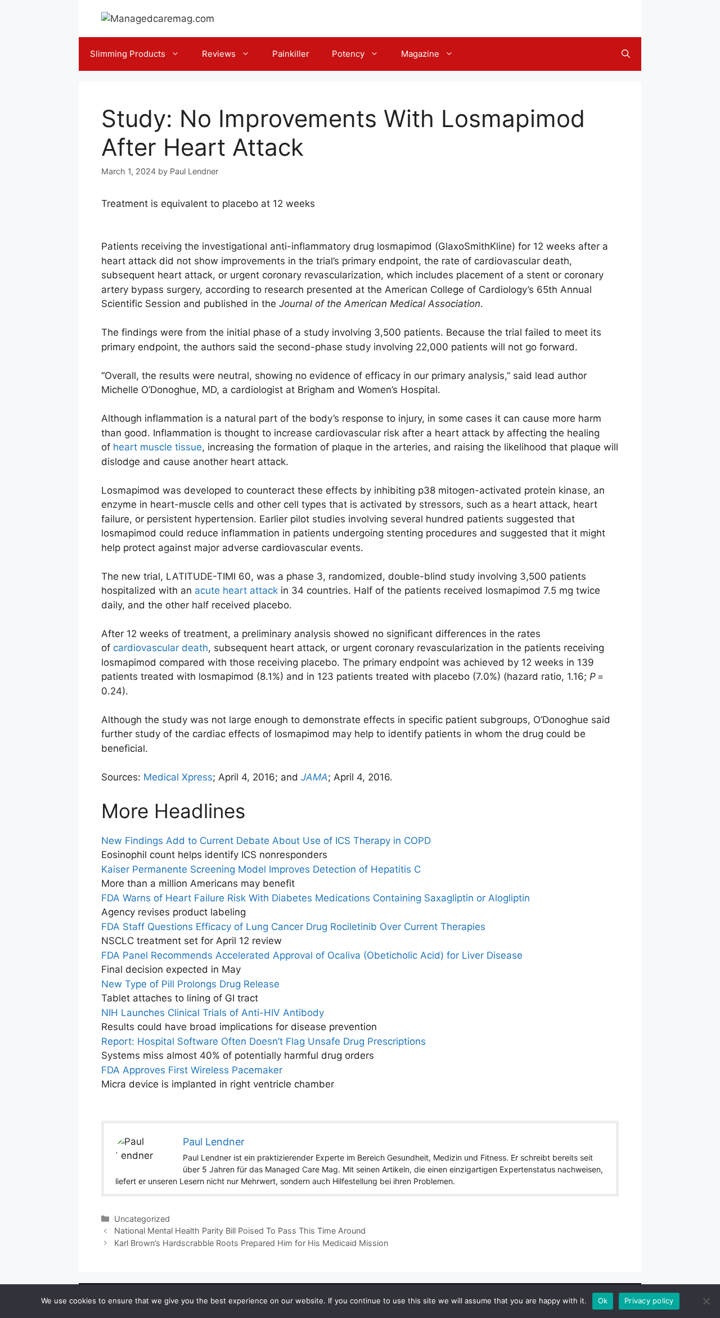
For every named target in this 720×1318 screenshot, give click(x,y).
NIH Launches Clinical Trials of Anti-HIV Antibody (212, 1012)
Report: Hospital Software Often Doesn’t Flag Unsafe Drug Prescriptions (263, 1041)
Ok (603, 1300)
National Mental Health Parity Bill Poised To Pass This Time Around (240, 1230)
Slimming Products (127, 53)
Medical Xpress (178, 777)
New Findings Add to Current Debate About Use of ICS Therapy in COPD (266, 840)
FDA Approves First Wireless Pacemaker (191, 1070)
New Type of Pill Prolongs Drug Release (190, 984)
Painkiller (290, 53)
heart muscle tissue (157, 447)
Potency (348, 53)
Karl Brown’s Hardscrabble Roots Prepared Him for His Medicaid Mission (251, 1243)
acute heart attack (236, 590)
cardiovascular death (160, 647)
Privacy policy (649, 1300)
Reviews (219, 53)
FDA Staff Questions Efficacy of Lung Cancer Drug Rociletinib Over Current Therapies (293, 926)
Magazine (420, 53)
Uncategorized (142, 1219)
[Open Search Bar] (625, 54)
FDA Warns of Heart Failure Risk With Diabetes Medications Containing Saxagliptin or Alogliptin (315, 898)
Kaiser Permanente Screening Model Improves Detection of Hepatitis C (261, 869)
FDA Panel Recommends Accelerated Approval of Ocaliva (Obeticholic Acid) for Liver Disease (312, 955)
